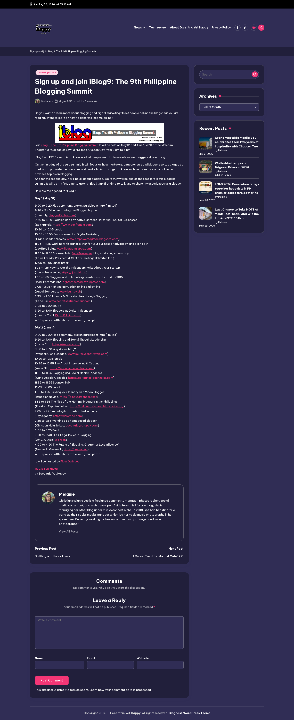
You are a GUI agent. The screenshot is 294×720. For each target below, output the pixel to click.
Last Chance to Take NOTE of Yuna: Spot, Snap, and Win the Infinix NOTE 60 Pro (237, 214)
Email (91, 658)
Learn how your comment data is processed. (120, 690)
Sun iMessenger (82, 253)
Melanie (67, 494)
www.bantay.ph (70, 291)
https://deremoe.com (67, 416)
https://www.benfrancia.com (72, 224)
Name (39, 658)
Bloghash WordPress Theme (189, 713)
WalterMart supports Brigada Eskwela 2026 (232, 165)
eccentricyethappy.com (82, 425)
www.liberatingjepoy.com (73, 248)
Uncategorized (47, 72)
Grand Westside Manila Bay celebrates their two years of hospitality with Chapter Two (237, 142)
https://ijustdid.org (73, 272)
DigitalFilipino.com (67, 315)
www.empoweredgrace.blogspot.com (92, 239)
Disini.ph (60, 439)
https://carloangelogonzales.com (90, 377)
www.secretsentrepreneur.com (70, 301)
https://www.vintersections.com (72, 368)
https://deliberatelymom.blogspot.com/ (97, 406)
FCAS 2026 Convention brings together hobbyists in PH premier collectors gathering (237, 188)
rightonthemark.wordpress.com (84, 282)
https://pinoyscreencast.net (78, 397)
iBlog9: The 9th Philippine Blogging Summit (69, 145)
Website (143, 658)
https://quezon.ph (75, 449)
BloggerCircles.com (62, 215)
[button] (68, 531)
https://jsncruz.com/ (66, 344)
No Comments (89, 101)
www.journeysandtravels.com (87, 354)
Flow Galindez (69, 461)
